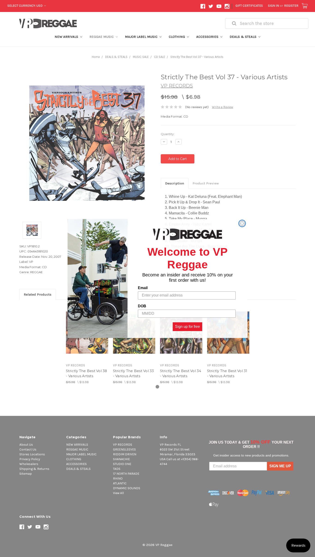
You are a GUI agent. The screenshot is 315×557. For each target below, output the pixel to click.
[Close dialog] (242, 223)
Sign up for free (187, 327)
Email (143, 288)
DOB (142, 306)
